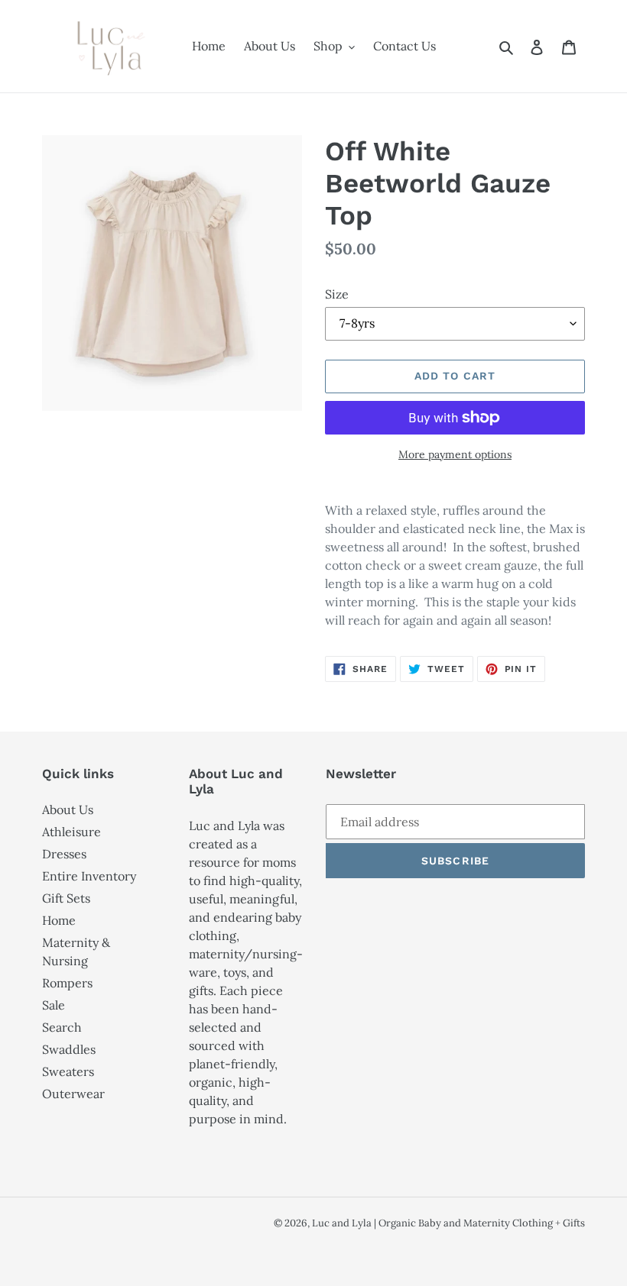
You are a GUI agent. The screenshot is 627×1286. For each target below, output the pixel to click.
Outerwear (73, 1093)
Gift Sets (66, 898)
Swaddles (69, 1049)
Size (337, 294)
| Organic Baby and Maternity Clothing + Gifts (479, 1223)
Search (62, 1027)
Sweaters (68, 1071)
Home (59, 920)
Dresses (64, 853)
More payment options (455, 454)
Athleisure (71, 831)
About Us (67, 809)
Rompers (67, 982)
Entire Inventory (89, 876)
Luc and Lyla (343, 1223)
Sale (53, 1005)
